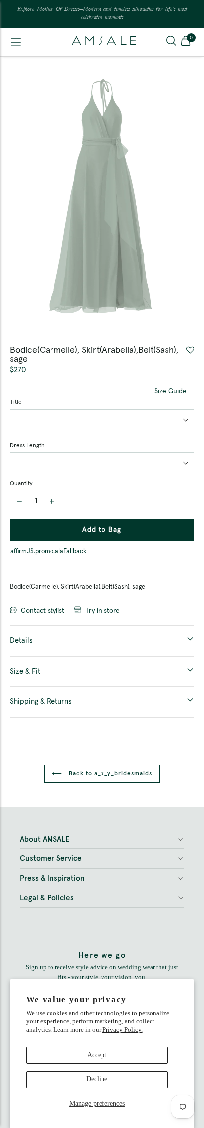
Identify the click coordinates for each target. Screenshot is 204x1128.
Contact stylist (42, 610)
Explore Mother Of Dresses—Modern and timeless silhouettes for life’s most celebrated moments (102, 13)
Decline (96, 1079)
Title (16, 402)
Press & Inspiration (52, 878)
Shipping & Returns (41, 701)
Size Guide (170, 391)
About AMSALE (45, 839)
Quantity (21, 484)
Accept (96, 1055)
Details (21, 640)
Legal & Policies (47, 898)
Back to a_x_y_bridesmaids (109, 774)
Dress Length (27, 446)
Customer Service (51, 858)
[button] (186, 42)
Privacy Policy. (122, 1029)
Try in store (102, 610)
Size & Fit (25, 671)
